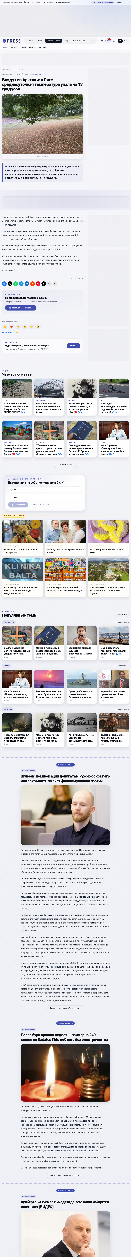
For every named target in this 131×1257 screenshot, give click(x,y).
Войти (119, 2)
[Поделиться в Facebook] (4, 283)
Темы (5, 47)
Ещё (90, 41)
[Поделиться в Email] (49, 283)
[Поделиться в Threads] (43, 283)
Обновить (122, 614)
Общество (14, 47)
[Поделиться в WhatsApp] (15, 283)
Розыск (32, 47)
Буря (24, 47)
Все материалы (121, 622)
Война (6, 666)
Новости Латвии (53, 41)
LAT (126, 41)
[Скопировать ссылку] (55, 283)
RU (120, 41)
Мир (66, 41)
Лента (40, 41)
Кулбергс (42, 47)
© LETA (38, 74)
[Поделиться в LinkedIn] (27, 283)
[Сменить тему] (113, 40)
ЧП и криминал (79, 41)
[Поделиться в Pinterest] (38, 283)
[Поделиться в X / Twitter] (10, 283)
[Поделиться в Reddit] (32, 283)
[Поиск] (102, 40)
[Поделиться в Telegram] (21, 283)
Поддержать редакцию (102, 2)
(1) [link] (75, 412)
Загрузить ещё (65, 465)
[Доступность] (126, 2)
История (8, 709)
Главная (30, 41)
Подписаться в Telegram (21, 308)
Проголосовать (18, 505)
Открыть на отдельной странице (65, 1008)
